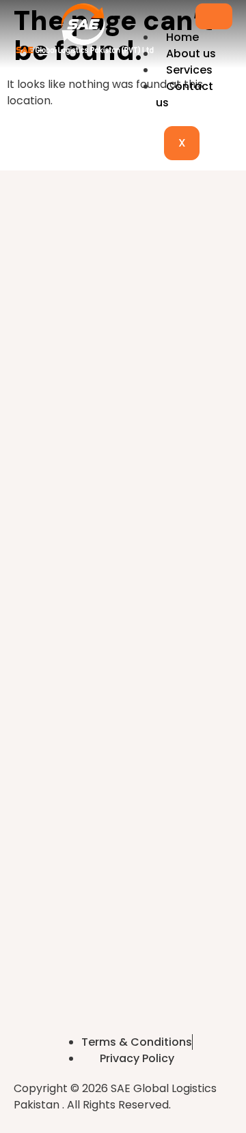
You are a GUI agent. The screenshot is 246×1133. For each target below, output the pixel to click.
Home (182, 37)
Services (189, 70)
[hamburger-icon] (213, 16)
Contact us (184, 94)
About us (191, 53)
